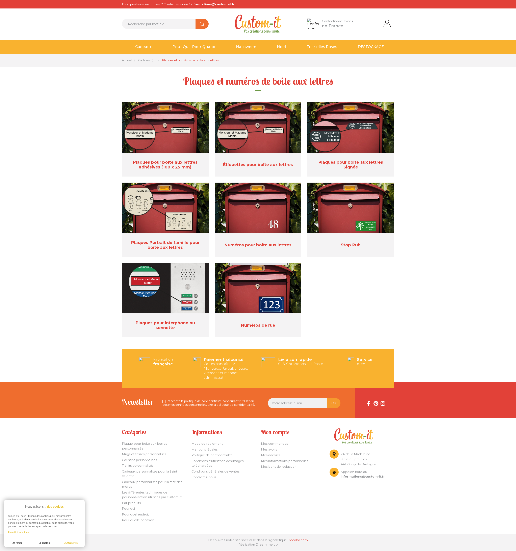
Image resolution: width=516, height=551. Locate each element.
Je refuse (17, 543)
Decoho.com (298, 540)
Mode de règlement (207, 443)
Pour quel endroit (135, 514)
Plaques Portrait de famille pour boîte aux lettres (165, 245)
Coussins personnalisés (139, 460)
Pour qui (128, 508)
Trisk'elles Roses (322, 47)
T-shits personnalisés (137, 465)
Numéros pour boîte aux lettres (257, 245)
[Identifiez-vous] (387, 23)
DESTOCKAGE (371, 47)
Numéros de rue (258, 325)
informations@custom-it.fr (212, 4)
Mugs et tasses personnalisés (144, 454)
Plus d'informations (18, 532)
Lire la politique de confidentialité (231, 405)
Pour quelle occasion (138, 520)
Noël (281, 47)
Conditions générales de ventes (215, 471)
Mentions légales (204, 449)
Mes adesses (270, 455)
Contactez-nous (203, 477)
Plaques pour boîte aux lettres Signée (350, 164)
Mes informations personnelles (284, 461)
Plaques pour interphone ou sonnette (165, 325)
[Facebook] (369, 403)
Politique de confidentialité (212, 455)
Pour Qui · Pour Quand (194, 47)
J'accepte (71, 543)
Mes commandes (274, 443)
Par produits (131, 503)
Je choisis (44, 543)
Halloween (246, 47)
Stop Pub (351, 245)
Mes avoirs (269, 449)
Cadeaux (143, 47)
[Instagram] (383, 403)
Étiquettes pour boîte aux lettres (258, 164)
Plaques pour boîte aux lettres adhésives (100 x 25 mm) (165, 164)
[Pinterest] (376, 403)
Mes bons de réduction (278, 466)
